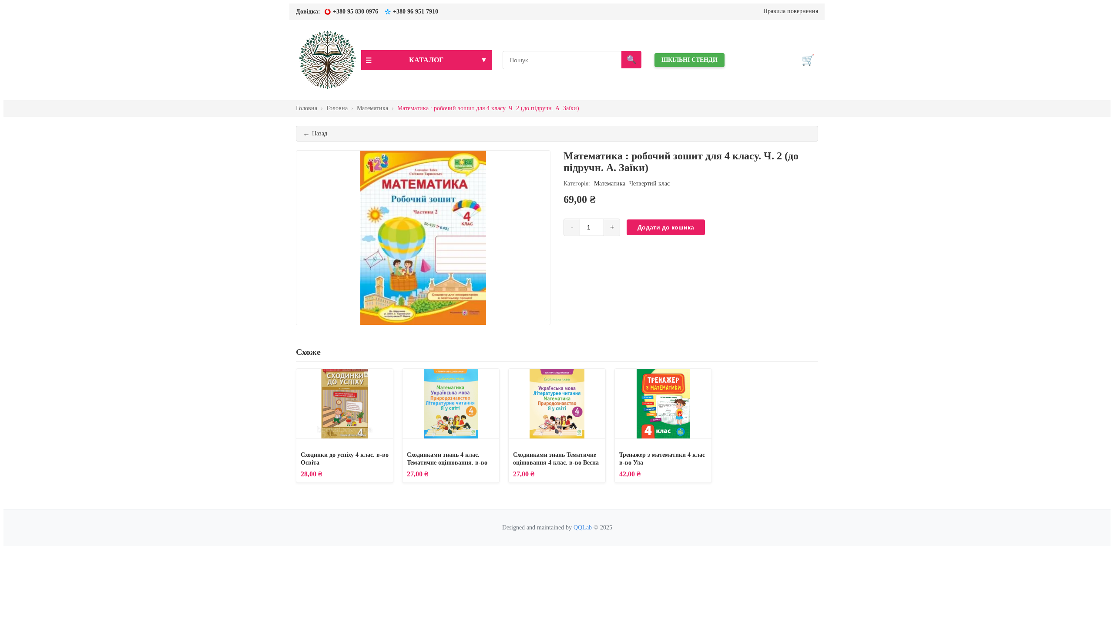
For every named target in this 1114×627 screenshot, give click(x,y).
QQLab (583, 527)
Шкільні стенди (689, 60)
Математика (609, 183)
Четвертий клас (649, 183)
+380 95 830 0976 (355, 11)
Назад (315, 133)
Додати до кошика (666, 227)
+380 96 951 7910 (415, 11)
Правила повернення (790, 11)
